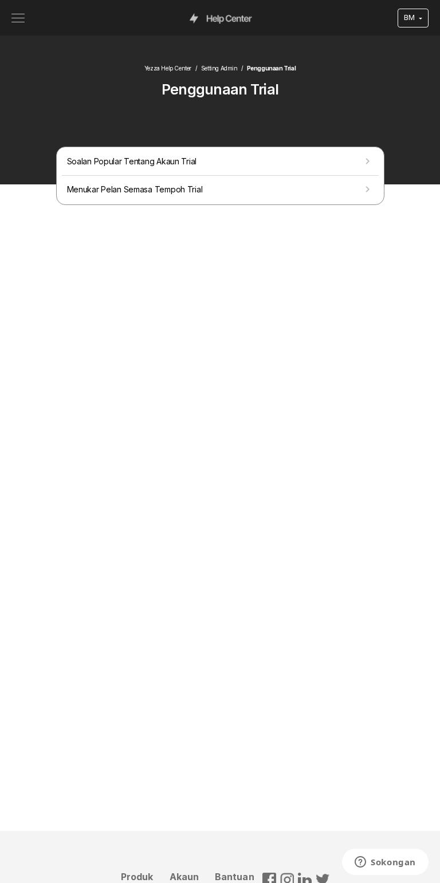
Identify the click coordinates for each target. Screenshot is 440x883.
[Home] (221, 17)
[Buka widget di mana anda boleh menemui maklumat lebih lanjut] (385, 863)
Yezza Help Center (167, 68)
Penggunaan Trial (271, 68)
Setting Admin (219, 68)
